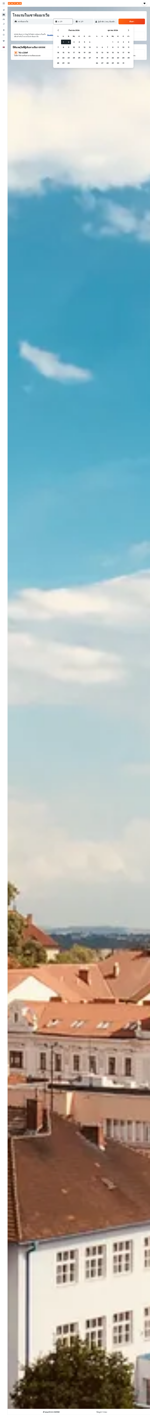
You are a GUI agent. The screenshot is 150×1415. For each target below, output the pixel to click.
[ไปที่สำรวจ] (4, 30)
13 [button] (90, 47)
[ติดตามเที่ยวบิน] (4, 35)
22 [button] (63, 58)
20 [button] (90, 52)
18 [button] (79, 52)
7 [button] (58, 47)
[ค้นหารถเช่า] (4, 19)
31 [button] (123, 63)
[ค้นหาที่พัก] (4, 14)
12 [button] (84, 47)
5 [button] (84, 42)
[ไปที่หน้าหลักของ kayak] (15, 3)
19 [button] (84, 52)
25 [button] (79, 58)
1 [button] (63, 42)
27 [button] (90, 58)
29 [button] (63, 63)
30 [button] (69, 63)
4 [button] (79, 42)
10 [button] (74, 47)
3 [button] (73, 42)
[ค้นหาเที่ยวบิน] (4, 10)
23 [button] (69, 58)
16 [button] (69, 52)
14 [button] (58, 52)
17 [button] (74, 52)
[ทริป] (4, 41)
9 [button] (68, 47)
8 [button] (63, 47)
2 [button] (68, 42)
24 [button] (74, 58)
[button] (3, 3)
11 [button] (79, 47)
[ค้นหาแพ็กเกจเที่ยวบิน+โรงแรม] (4, 24)
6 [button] (89, 42)
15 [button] (63, 52)
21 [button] (58, 58)
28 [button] (58, 63)
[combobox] (35, 21)
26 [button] (84, 58)
